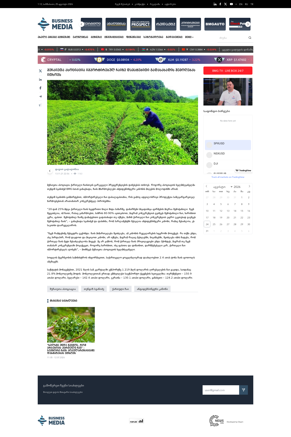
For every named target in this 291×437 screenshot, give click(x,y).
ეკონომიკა (80, 37)
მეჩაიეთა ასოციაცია (63, 288)
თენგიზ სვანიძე (94, 288)
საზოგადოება (153, 37)
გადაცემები (174, 37)
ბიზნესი (96, 37)
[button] (81, 24)
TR (252, 4)
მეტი (188, 37)
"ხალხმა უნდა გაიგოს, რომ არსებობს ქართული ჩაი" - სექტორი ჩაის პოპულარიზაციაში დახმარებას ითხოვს (70, 349)
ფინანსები (133, 37)
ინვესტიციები (113, 37)
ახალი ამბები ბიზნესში (54, 37)
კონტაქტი (140, 4)
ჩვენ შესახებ (122, 4)
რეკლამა (155, 4)
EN (240, 4)
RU (246, 4)
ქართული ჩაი (120, 288)
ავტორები (170, 4)
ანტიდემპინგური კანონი (152, 288)
